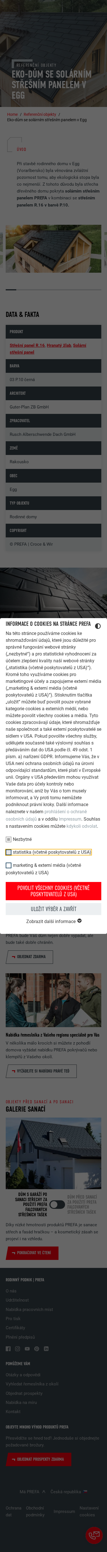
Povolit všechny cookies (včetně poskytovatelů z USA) (53, 891)
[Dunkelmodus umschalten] (98, 627)
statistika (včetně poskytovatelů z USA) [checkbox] (52, 852)
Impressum (70, 819)
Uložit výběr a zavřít (53, 909)
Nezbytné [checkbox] (22, 839)
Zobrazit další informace (51, 921)
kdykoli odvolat (81, 826)
